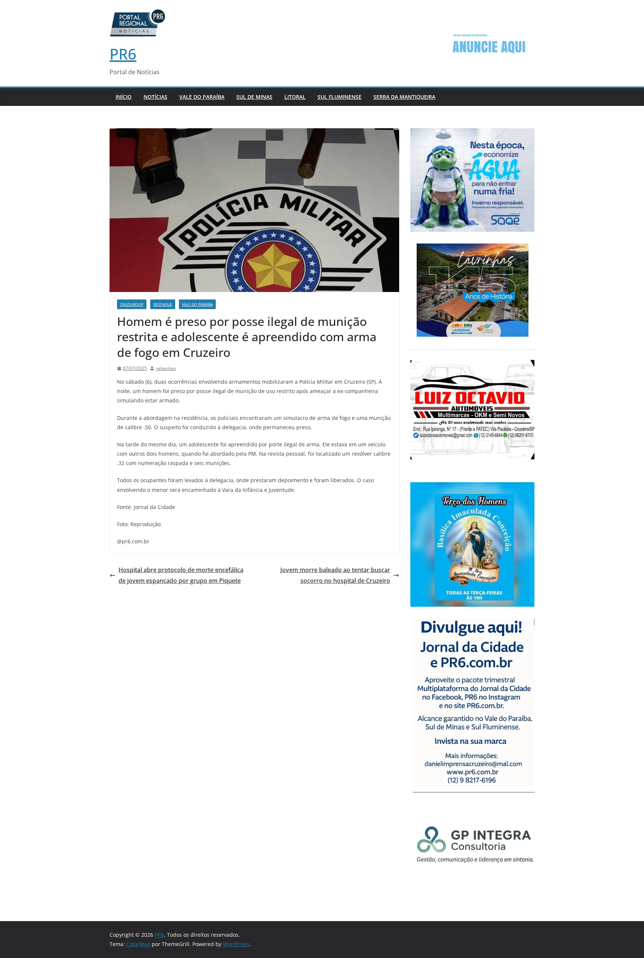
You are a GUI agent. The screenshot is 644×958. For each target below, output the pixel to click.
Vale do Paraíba (201, 96)
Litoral (295, 96)
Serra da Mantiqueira (404, 96)
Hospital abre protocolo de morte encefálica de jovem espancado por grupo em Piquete (181, 575)
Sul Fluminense (340, 96)
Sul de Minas (254, 96)
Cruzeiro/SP (131, 304)
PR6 (123, 54)
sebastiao (166, 368)
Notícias (155, 96)
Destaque (162, 304)
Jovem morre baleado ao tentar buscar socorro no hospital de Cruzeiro (335, 575)
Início (124, 96)
